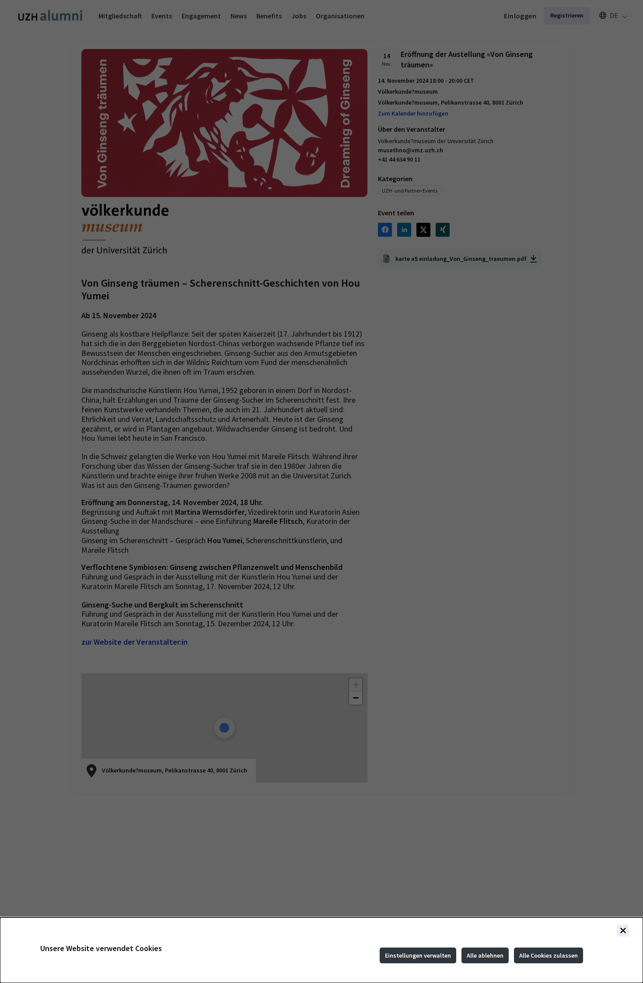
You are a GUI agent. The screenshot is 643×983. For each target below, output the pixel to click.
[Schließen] (623, 930)
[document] (321, 950)
